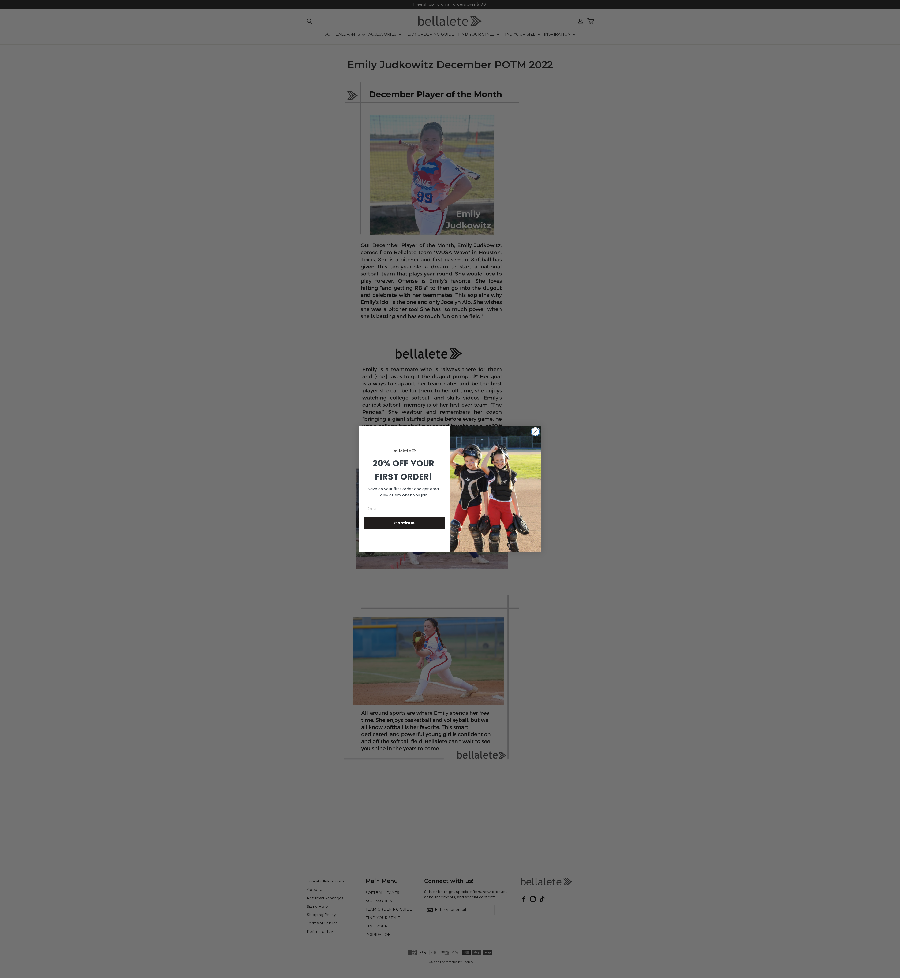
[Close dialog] (535, 432)
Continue (404, 523)
